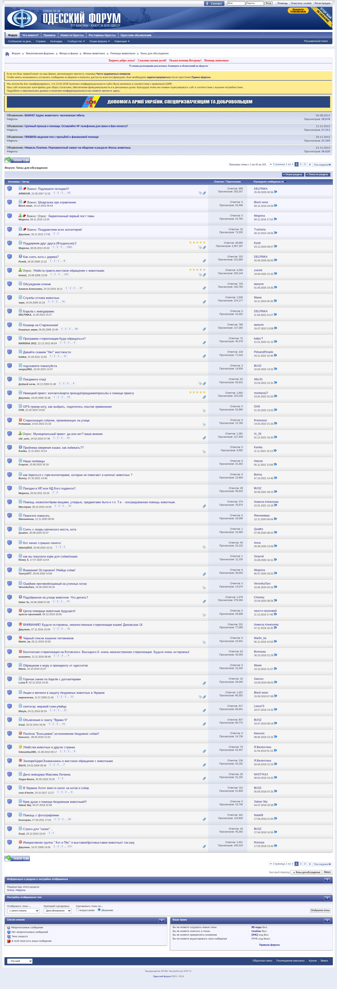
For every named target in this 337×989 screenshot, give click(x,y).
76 (63, 302)
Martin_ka (24, 641)
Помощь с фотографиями (41, 815)
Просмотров (233, 181)
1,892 (240, 392)
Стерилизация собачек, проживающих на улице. (56, 420)
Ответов (219, 181)
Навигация (120, 41)
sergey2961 (25, 369)
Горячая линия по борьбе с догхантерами (52, 679)
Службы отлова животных (41, 298)
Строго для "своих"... (38, 829)
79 (241, 747)
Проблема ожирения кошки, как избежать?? (53, 447)
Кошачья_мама (28, 329)
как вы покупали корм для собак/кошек (50, 556)
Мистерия (25, 506)
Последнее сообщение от (269, 181)
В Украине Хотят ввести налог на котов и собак (56, 788)
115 (241, 787)
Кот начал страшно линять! (42, 543)
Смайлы (256, 931)
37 (81, 288)
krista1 (23, 275)
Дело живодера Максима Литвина (46, 774)
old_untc (24, 438)
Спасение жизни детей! (152, 60)
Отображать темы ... (19, 906)
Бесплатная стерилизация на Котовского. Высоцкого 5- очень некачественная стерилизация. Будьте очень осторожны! (106, 652)
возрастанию (87, 910)
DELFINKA (25, 314)
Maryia (22, 711)
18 (69, 819)
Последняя (321, 164)
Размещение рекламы (290, 960)
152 (241, 256)
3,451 (240, 842)
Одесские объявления (136, 35)
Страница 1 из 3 (283, 164)
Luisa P (23, 682)
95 (68, 397)
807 (241, 719)
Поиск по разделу (318, 174)
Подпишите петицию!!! (53, 189)
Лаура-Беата (26, 779)
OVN (21, 410)
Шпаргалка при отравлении (57, 202)
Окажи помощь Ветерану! (185, 60)
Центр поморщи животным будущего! (49, 611)
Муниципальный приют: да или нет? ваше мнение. (68, 434)
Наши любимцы (34, 461)
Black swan (25, 205)
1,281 (240, 433)
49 (241, 542)
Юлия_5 (23, 559)
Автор (25, 181)
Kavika (23, 451)
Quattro (23, 532)
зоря (21, 302)
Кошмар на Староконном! (40, 325)
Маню (22, 668)
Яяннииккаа (26, 519)
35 (241, 774)
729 (241, 283)
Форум (12, 35)
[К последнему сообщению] (275, 192)
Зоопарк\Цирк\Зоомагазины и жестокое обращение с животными (68, 761)
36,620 (325, 151)
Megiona (12, 119)
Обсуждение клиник (37, 284)
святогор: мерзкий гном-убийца (44, 706)
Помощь (282, 3)
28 (241, 488)
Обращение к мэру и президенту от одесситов (55, 665)
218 (241, 351)
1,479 (240, 597)
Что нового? (30, 35)
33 (241, 229)
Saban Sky (25, 805)
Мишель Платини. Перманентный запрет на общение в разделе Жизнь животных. (78, 147)
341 (241, 815)
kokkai (22, 357)
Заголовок (14, 181)
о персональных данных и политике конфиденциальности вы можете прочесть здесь (70, 91)
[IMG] (254, 935)
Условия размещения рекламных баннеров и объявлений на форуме (168, 65)
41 (63, 724)
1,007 (240, 692)
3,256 (240, 270)
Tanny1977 (25, 573)
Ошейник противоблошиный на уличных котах (55, 583)
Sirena (10, 890)
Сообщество (74, 41)
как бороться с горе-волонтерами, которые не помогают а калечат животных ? (77, 475)
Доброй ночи (27, 384)
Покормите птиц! (34, 379)
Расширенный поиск (316, 41)
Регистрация (322, 3)
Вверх (327, 872)
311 (241, 624)
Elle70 (22, 765)
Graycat (23, 464)
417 (241, 706)
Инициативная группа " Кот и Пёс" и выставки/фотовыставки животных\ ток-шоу (79, 842)
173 (69, 846)
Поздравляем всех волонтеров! (60, 229)
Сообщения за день (19, 41)
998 (241, 188)
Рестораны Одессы (102, 35)
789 (241, 324)
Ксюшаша (24, 423)
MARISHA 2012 (27, 343)
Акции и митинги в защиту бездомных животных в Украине (64, 692)
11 (65, 356)
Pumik (22, 261)
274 (241, 501)
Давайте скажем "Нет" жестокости (47, 352)
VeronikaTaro (26, 587)
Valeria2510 (25, 547)
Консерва (25, 820)
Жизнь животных (94, 53)
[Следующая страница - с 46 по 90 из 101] (310, 165)
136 (241, 760)
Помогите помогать (36, 515)
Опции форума (98, 41)
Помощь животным (122, 53)
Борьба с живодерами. (39, 311)
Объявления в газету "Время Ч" (45, 720)
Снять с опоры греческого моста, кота (49, 529)
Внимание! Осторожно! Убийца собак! (49, 570)
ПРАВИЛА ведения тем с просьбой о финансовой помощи (62, 137)
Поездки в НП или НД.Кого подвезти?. (49, 488)
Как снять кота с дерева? (40, 257)
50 (68, 193)
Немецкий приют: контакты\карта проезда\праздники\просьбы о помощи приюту (78, 393)
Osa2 (22, 724)
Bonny (23, 478)
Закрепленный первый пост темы (71, 216)
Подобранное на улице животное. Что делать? (55, 597)
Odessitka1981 (27, 752)
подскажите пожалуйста (40, 366)
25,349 (325, 140)
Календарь (56, 41)
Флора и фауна (68, 53)
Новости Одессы (72, 35)
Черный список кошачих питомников (48, 638)
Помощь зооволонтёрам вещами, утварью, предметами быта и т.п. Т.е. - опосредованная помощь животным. (99, 502)
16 (68, 629)
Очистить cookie (301, 3)
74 (68, 601)
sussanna (24, 656)
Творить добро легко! (121, 60)
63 (241, 379)
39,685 (239, 242)
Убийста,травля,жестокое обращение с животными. (69, 270)
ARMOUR (24, 193)
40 (76, 329)
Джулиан (24, 234)
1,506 (240, 297)
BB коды (256, 927)
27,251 (325, 129)
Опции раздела (293, 174)
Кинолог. (24, 737)
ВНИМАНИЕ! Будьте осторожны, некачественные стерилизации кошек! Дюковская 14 (82, 624)
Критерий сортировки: (56, 906)
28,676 (325, 119)
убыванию (107, 910)
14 (69, 506)
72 (241, 338)
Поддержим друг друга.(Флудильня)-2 (49, 243)
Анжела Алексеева (30, 288)
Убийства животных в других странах (49, 747)
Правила (49, 35)
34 (241, 828)
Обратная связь (262, 960)
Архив (313, 960)
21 (65, 710)
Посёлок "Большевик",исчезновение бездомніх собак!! (61, 733)
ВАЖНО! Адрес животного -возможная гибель (55, 115)
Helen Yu (24, 602)
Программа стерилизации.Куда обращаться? (54, 338)
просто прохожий (30, 614)
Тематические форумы (40, 53)
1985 (69, 247)
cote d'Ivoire (26, 793)
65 (68, 438)
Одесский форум (162, 976)
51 (72, 697)
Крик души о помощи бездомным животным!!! (55, 801)
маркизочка (26, 697)
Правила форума (269, 945)
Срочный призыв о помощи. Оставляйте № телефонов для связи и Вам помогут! (76, 126)
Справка (41, 41)
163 (66, 274)
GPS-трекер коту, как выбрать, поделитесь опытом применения (67, 406)
